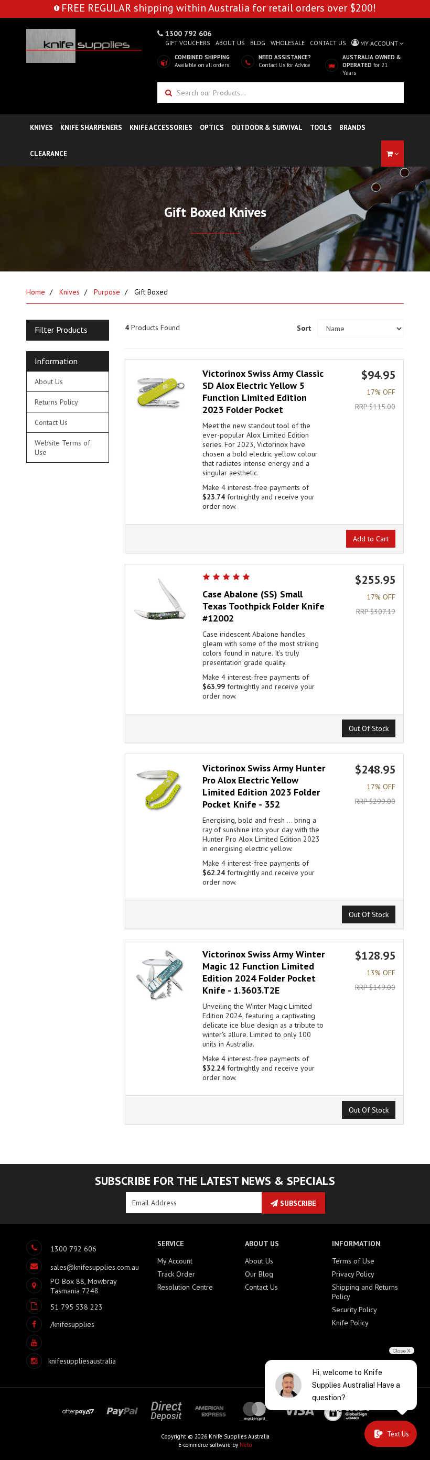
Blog (257, 43)
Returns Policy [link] (56, 402)
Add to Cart (371, 538)
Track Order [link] (176, 1274)
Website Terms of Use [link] (62, 447)
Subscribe (297, 1203)
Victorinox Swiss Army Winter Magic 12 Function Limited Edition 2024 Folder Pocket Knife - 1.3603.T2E (263, 972)
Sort (303, 328)
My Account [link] (174, 1261)
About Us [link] (49, 381)
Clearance (48, 153)
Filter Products (61, 330)
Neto (246, 1444)
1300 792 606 (187, 33)
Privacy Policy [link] (353, 1274)
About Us (230, 43)
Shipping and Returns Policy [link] (365, 1291)
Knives (41, 127)
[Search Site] (167, 92)
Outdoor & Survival (267, 127)
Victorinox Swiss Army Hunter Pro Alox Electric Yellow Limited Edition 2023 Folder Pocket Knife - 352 (263, 786)
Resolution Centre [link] (185, 1287)
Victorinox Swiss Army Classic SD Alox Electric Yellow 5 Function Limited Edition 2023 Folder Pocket (263, 391)
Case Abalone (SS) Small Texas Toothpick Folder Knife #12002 (263, 606)
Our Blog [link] (259, 1274)
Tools (321, 127)
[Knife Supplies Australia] (84, 45)
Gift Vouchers (187, 43)
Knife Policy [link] (350, 1322)
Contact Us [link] (51, 422)
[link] (60, 1324)
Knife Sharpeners (91, 127)
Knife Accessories (161, 127)
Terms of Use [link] (353, 1261)
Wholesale (288, 43)
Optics (212, 127)
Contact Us (328, 43)
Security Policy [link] (354, 1309)
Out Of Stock (369, 728)
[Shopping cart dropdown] (392, 153)
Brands (352, 127)
